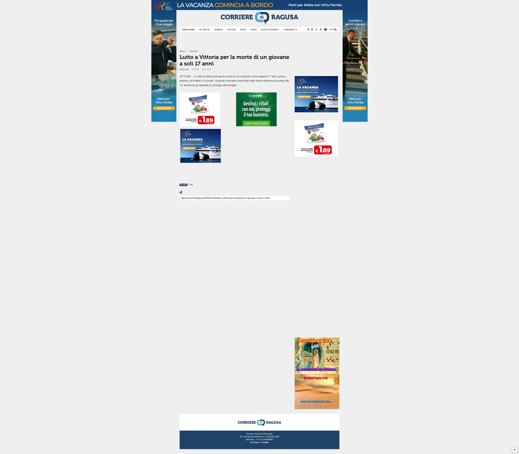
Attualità (204, 30)
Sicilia (243, 30)
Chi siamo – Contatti (259, 442)
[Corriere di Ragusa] (259, 24)
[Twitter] (316, 29)
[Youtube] (325, 29)
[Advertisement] (229, 43)
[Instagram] (312, 29)
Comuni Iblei (289, 30)
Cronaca (218, 30)
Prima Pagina (188, 30)
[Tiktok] (321, 29)
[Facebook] (308, 29)
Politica (231, 30)
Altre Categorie (269, 30)
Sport (254, 30)
